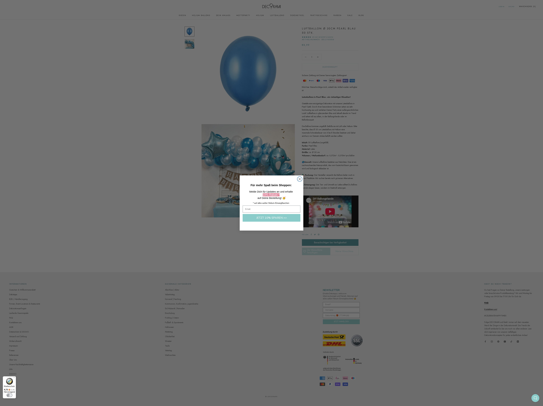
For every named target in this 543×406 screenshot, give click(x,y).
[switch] (9, 395)
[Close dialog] (299, 179)
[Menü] (14, 378)
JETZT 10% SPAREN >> (271, 218)
